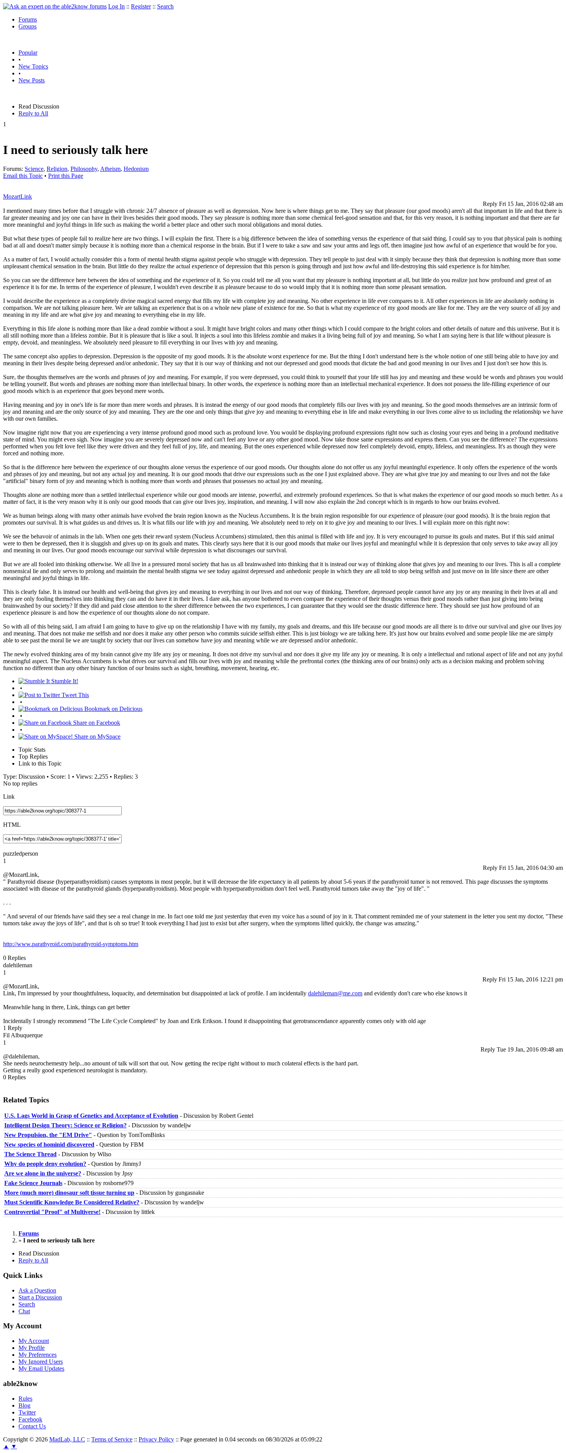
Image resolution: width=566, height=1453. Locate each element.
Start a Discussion (40, 1297)
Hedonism (136, 169)
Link (9, 796)
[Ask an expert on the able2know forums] (55, 6)
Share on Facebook (96, 722)
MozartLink (17, 196)
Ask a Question (37, 1290)
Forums (27, 19)
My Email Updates (41, 1368)
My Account (33, 1341)
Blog (24, 1405)
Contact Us (32, 1426)
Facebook (30, 1419)
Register (141, 6)
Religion (57, 169)
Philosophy (83, 169)
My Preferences (37, 1354)
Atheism (110, 169)
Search (165, 6)
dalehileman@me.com (335, 993)
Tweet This (74, 695)
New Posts (31, 80)
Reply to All (33, 113)
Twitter (27, 1412)
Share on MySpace (97, 736)
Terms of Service (111, 1439)
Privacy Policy (156, 1439)
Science (34, 169)
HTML (12, 824)
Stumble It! (64, 681)
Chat (24, 1311)
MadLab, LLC (67, 1439)
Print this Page (65, 175)
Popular (27, 52)
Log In (116, 6)
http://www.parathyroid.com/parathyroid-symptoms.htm (70, 944)
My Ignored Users (40, 1361)
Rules (25, 1398)
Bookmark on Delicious (112, 709)
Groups (27, 26)
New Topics (33, 66)
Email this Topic (23, 175)
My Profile (31, 1347)
